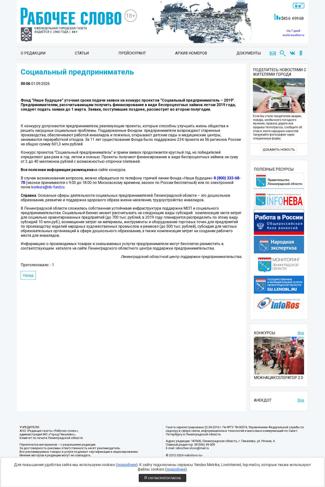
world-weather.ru (293, 35)
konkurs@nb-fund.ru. (48, 187)
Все (301, 333)
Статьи (82, 53)
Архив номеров (191, 53)
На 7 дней (293, 31)
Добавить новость (279, 149)
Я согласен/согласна (162, 478)
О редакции (33, 53)
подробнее (126, 464)
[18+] (71, 25)
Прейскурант (132, 53)
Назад (28, 275)
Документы (248, 53)
